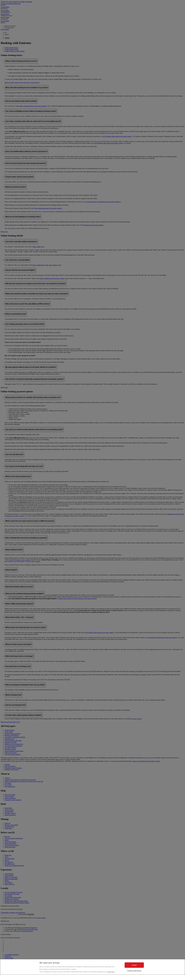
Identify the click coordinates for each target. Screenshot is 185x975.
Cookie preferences (134, 971)
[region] (92, 967)
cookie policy (111, 972)
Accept (134, 965)
